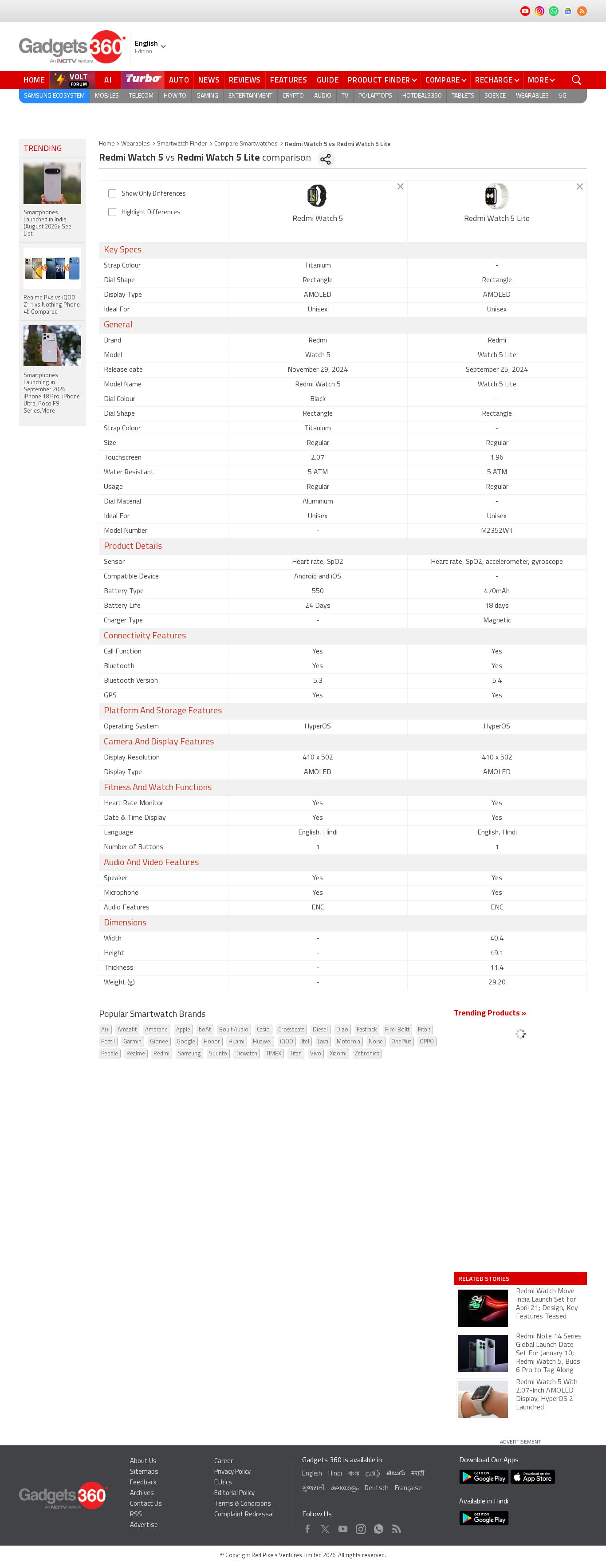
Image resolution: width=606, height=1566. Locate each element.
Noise (376, 1042)
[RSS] (582, 11)
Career (223, 1461)
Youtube (343, 1527)
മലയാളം (344, 1488)
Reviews (245, 80)
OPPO (427, 1042)
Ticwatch (246, 1054)
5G (563, 96)
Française (408, 1488)
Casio (263, 1030)
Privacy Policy (232, 1472)
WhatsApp (378, 1527)
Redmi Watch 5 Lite (497, 219)
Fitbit (424, 1030)
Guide (328, 80)
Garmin (132, 1042)
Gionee (159, 1042)
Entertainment (250, 96)
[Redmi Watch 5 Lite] (497, 196)
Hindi (335, 1474)
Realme (135, 1054)
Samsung (189, 1054)
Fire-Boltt (397, 1030)
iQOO (286, 1042)
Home (34, 80)
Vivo (315, 1054)
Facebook (307, 1527)
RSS (136, 1514)
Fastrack (367, 1030)
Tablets (463, 96)
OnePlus (401, 1042)
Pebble (109, 1054)
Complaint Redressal (244, 1514)
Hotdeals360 (421, 96)
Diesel (320, 1030)
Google (186, 1042)
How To (175, 96)
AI (108, 80)
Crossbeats (291, 1030)
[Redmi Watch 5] (318, 196)
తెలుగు (395, 1473)
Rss (396, 1527)
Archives (142, 1493)
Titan (296, 1054)
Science (495, 96)
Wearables (532, 96)
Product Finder (379, 80)
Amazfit (127, 1030)
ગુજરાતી (313, 1488)
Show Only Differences (154, 194)
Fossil (108, 1042)
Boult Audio (233, 1030)
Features (288, 80)
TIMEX (273, 1054)
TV (345, 96)
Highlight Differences (151, 212)
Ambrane (156, 1030)
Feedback (143, 1482)
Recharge (494, 80)
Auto (179, 80)
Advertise (144, 1525)
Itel (305, 1042)
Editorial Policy (234, 1493)
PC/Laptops (375, 96)
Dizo (342, 1030)
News (209, 80)
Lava (323, 1042)
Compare (442, 80)
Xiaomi (338, 1054)
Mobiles (107, 96)
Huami (236, 1042)
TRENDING (43, 149)
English (312, 1474)
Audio (322, 96)
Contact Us (146, 1504)
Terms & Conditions (242, 1504)
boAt (205, 1030)
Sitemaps (144, 1472)
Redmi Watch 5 (317, 219)
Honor (212, 1042)
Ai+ (105, 1030)
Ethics (223, 1482)
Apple (183, 1030)
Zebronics (367, 1054)
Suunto (218, 1054)
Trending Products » (490, 1014)
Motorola (348, 1042)
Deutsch (377, 1488)
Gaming (207, 96)
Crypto (293, 96)
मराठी (417, 1474)
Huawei (262, 1042)
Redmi (161, 1054)
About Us (143, 1461)
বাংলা (353, 1474)
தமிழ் (373, 1474)
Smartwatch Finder (182, 144)
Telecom (141, 96)
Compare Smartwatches (246, 144)
